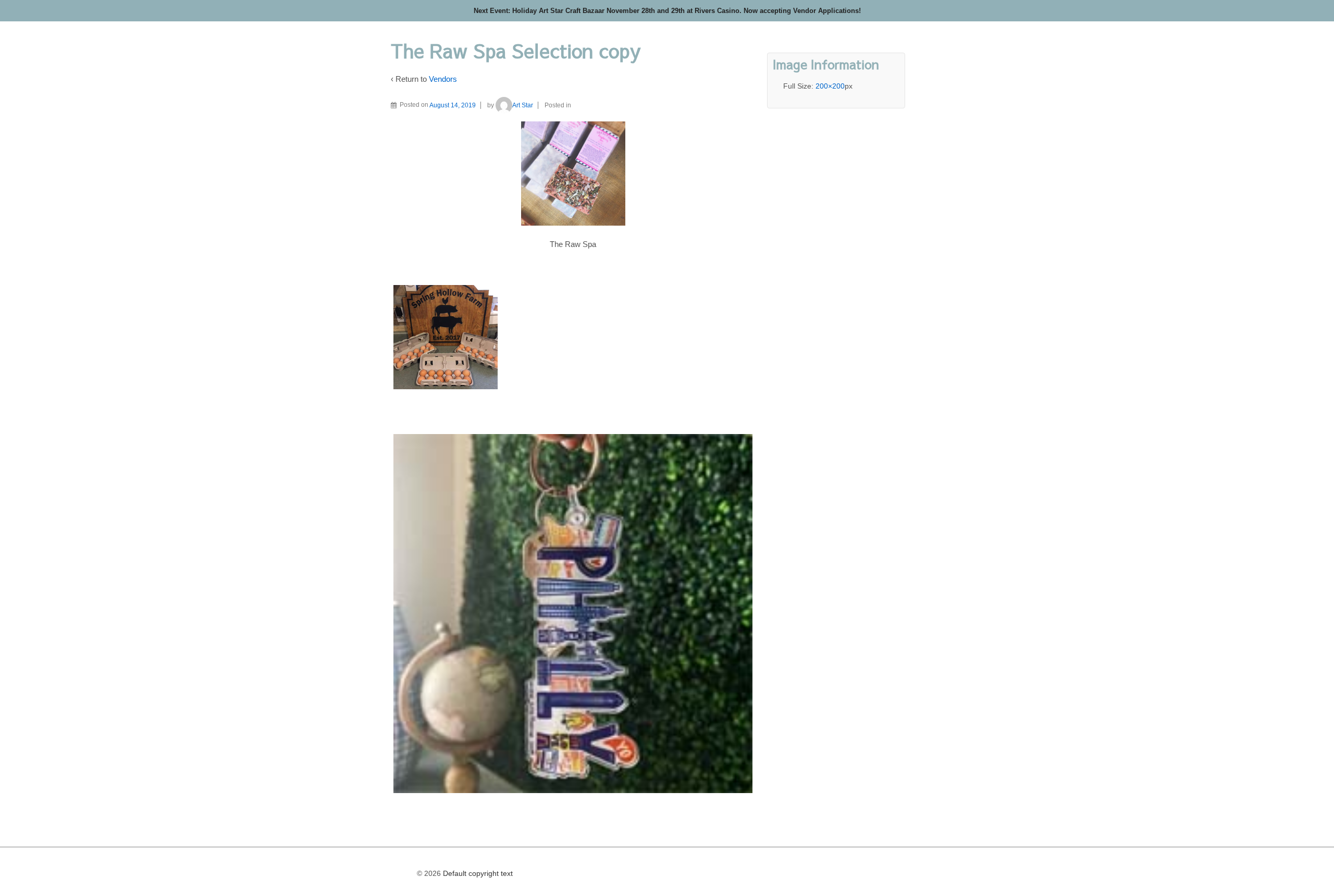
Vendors (443, 79)
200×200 (830, 86)
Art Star (522, 105)
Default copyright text (477, 873)
